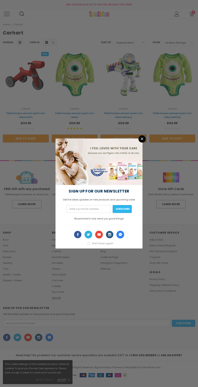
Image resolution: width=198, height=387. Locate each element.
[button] (142, 139)
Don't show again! (102, 243)
